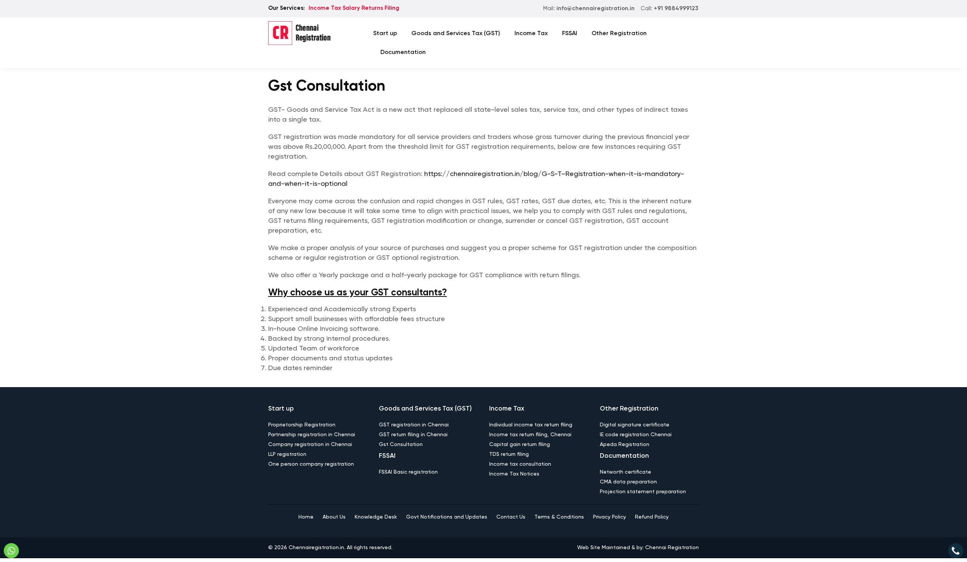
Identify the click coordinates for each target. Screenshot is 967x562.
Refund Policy (652, 517)
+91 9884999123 (676, 8)
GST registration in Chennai (414, 425)
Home (306, 517)
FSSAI (569, 34)
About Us (334, 517)
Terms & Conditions (559, 517)
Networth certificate (625, 472)
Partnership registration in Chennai (311, 434)
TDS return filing (509, 454)
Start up (385, 34)
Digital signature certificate (634, 425)
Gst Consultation (401, 444)
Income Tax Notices (514, 474)
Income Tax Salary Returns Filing (354, 8)
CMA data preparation (628, 482)
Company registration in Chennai (310, 444)
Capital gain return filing (519, 444)
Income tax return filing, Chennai (530, 434)
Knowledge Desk (376, 517)
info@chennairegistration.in (595, 8)
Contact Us (510, 517)
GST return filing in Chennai (413, 434)
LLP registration (287, 454)
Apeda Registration (624, 444)
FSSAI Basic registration (408, 472)
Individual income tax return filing (530, 425)
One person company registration (311, 464)
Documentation (403, 52)
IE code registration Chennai (636, 434)
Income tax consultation (520, 464)
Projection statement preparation (643, 491)
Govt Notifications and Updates (446, 517)
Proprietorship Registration (301, 425)
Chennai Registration (672, 547)
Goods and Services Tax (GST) (455, 34)
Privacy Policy (609, 517)
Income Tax (531, 34)
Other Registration (619, 34)
